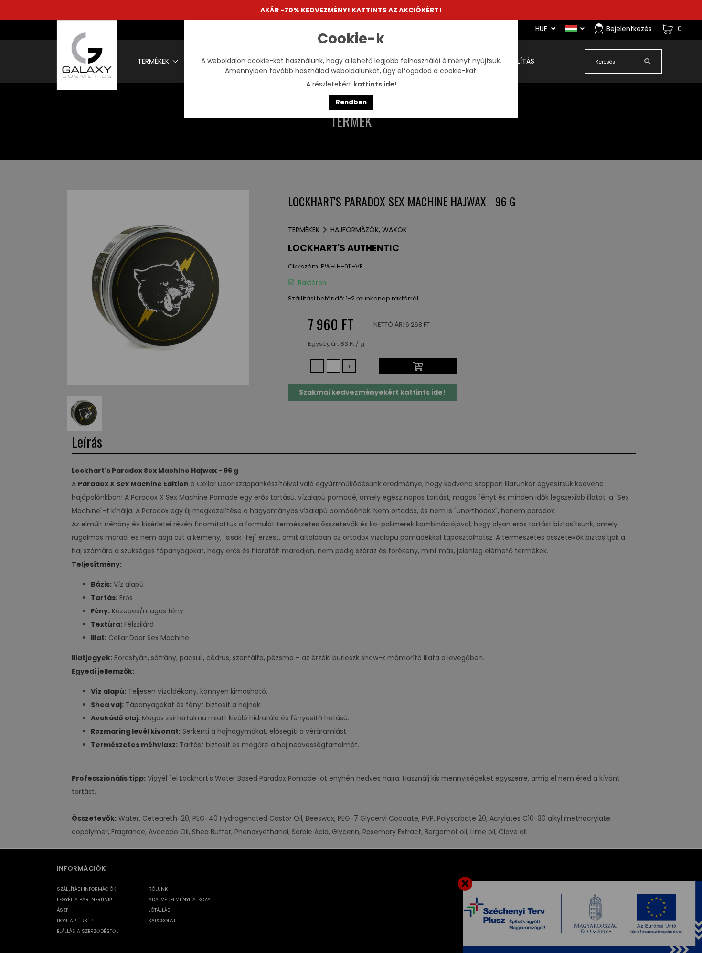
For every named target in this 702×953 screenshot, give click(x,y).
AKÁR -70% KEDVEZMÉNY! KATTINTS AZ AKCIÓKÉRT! (351, 10)
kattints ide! (374, 84)
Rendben (351, 102)
